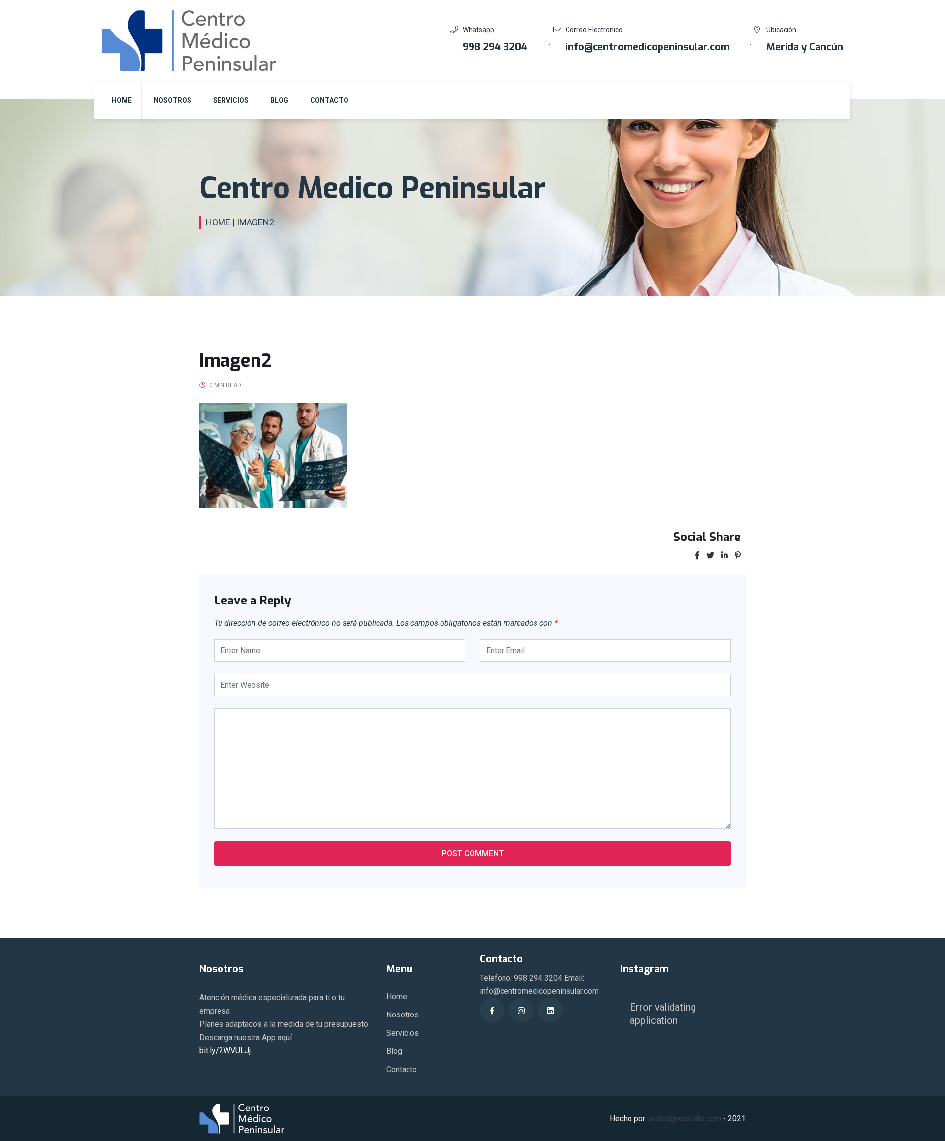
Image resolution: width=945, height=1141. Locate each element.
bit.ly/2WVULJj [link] (225, 1050)
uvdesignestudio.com (684, 1118)
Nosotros (172, 100)
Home (122, 100)
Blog (279, 100)
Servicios (231, 100)
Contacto (329, 100)
